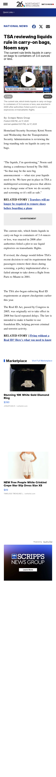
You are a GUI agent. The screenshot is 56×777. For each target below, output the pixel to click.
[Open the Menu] (5, 4)
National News (16, 26)
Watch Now (47, 4)
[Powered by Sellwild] (47, 542)
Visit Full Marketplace (42, 361)
